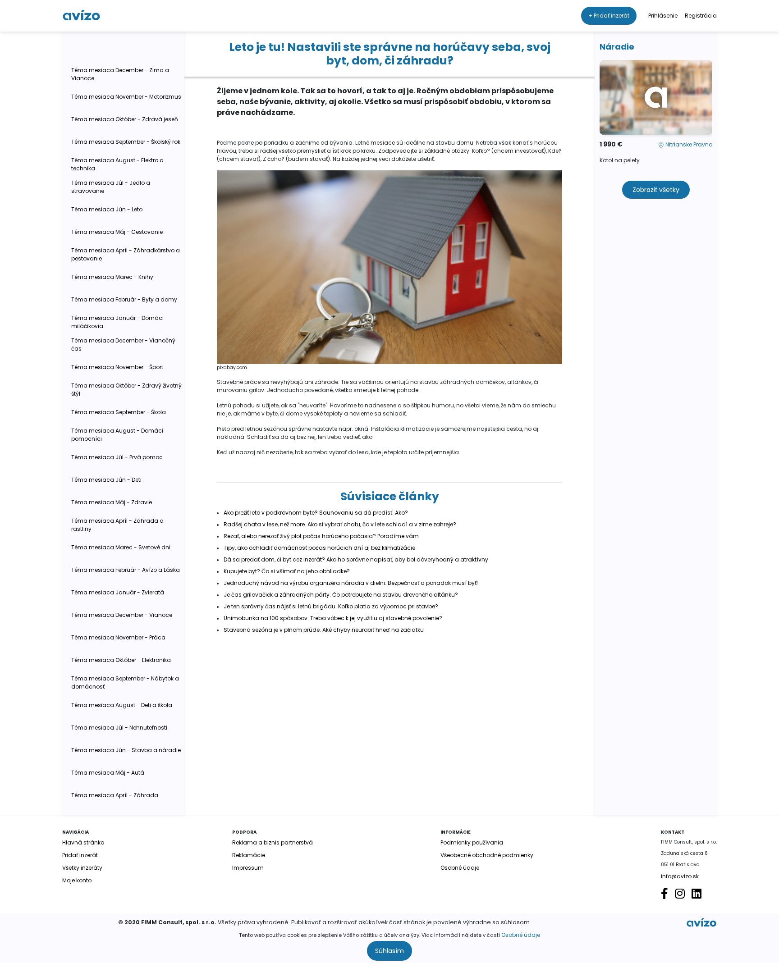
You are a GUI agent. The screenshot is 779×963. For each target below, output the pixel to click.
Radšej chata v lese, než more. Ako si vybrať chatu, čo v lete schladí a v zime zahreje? (340, 524)
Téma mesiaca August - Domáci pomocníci (117, 435)
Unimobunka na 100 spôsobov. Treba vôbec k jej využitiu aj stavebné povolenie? (333, 618)
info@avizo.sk (680, 876)
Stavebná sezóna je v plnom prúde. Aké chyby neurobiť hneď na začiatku (324, 630)
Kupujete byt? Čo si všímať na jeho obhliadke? (287, 571)
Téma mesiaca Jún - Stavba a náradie (126, 750)
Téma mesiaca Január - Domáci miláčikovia (117, 322)
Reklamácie (248, 855)
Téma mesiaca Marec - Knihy (112, 277)
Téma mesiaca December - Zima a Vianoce (120, 74)
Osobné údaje (520, 935)
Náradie (617, 46)
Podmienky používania (471, 842)
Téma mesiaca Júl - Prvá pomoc (117, 457)
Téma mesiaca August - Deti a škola (121, 705)
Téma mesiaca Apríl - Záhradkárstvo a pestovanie (125, 254)
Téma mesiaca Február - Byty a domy (124, 299)
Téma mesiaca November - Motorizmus (126, 96)
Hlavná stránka (83, 842)
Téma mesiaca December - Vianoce (121, 615)
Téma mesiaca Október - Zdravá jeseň (124, 119)
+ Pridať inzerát (608, 15)
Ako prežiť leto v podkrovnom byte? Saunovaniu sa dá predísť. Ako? (316, 512)
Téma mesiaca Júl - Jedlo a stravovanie (110, 187)
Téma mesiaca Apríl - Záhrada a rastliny (117, 525)
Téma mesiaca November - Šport (117, 367)
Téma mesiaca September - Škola (118, 412)
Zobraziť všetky (655, 189)
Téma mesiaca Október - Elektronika (121, 660)
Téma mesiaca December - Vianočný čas (123, 344)
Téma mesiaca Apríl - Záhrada (114, 795)
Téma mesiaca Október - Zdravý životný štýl (126, 389)
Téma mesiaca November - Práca (118, 637)
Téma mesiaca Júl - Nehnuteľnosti (119, 727)
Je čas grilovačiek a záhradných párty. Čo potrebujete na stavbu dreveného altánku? (341, 594)
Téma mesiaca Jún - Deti (106, 480)
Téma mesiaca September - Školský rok (125, 142)
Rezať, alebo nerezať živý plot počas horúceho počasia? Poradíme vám (321, 536)
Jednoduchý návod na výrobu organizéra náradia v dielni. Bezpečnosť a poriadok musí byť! (351, 583)
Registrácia (701, 15)
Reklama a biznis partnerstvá (272, 842)
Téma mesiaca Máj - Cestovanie (117, 232)
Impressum (248, 868)
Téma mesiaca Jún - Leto (106, 209)
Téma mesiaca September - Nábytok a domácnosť (125, 682)
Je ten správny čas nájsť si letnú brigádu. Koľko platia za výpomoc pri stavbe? (331, 606)
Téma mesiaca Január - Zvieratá (117, 592)
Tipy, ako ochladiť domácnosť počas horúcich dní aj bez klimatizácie (319, 548)
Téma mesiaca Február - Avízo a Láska (125, 570)
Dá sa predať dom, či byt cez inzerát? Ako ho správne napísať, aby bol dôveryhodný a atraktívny (356, 559)
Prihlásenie (663, 15)
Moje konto (77, 880)
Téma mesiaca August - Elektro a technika (117, 164)
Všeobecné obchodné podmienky (486, 855)
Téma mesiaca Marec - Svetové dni (120, 547)
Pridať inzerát (80, 855)
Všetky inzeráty (82, 868)
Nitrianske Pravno (688, 144)
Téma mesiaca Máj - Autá (107, 772)
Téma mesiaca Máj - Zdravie (111, 502)
